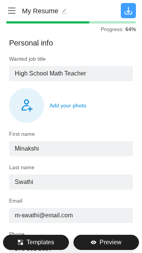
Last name (21, 167)
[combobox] (71, 73)
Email (15, 201)
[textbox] (71, 73)
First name (22, 134)
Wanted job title (27, 59)
